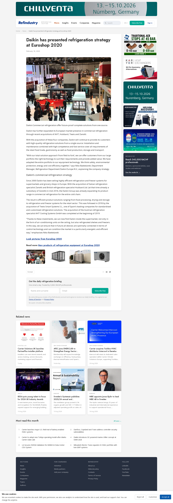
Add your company (61, 472)
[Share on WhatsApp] (110, 272)
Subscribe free (137, 23)
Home (18, 31)
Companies (84, 23)
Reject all (140, 497)
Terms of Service (35, 299)
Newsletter (126, 475)
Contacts (91, 472)
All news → (117, 421)
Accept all (165, 497)
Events (74, 23)
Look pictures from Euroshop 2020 (44, 238)
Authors (23, 485)
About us (91, 466)
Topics (22, 482)
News (56, 23)
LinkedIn (125, 466)
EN (125, 23)
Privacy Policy (49, 299)
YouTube (125, 472)
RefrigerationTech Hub (46, 22)
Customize (153, 497)
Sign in (150, 23)
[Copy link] (103, 272)
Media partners (59, 469)
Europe (30, 272)
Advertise (57, 466)
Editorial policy (93, 469)
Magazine (96, 23)
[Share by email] (107, 272)
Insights (65, 23)
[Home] (28, 23)
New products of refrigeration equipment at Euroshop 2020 (69, 245)
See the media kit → (133, 172)
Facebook (125, 469)
